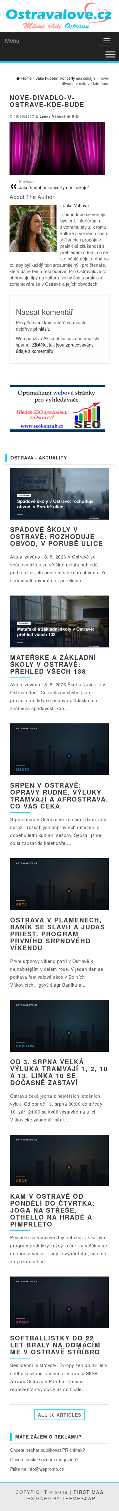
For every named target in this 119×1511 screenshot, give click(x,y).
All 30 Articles (59, 1415)
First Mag (89, 1492)
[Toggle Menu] (110, 54)
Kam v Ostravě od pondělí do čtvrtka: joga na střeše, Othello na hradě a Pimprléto (52, 1209)
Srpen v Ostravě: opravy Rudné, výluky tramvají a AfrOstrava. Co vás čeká (59, 795)
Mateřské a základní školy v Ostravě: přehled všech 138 (53, 664)
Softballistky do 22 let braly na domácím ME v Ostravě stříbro (55, 1344)
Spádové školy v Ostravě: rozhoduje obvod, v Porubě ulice (56, 536)
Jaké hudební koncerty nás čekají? (54, 184)
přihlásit (41, 329)
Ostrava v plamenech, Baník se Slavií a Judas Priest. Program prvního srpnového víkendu (57, 933)
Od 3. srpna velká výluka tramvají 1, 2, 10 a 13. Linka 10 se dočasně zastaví (59, 1072)
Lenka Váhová (53, 116)
